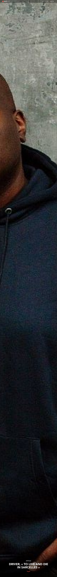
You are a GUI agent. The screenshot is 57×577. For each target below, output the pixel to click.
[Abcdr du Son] (6, 1)
